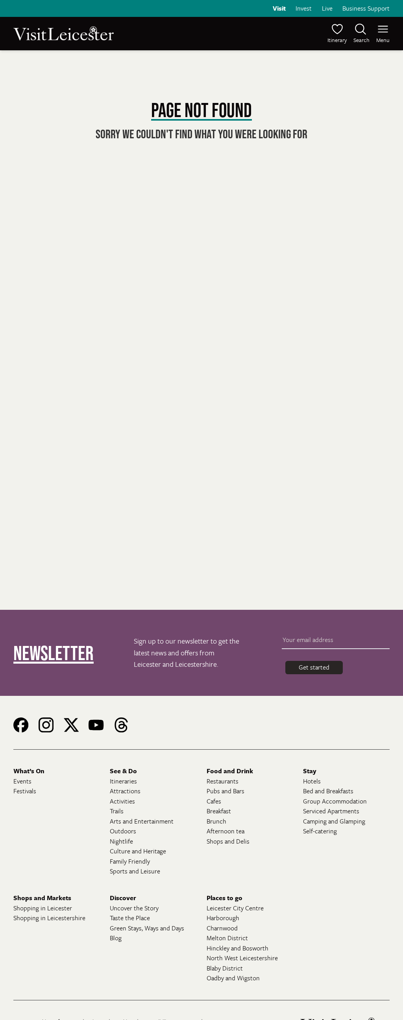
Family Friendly (130, 861)
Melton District (227, 938)
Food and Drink (230, 771)
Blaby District (225, 968)
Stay (309, 771)
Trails (117, 811)
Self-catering (320, 831)
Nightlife (121, 841)
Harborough (223, 918)
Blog (116, 938)
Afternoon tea (225, 831)
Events (22, 781)
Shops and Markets (42, 898)
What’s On (28, 771)
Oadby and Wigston (233, 978)
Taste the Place (130, 918)
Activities (122, 801)
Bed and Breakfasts (328, 791)
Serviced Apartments (331, 811)
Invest (304, 8)
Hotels (312, 781)
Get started (314, 667)
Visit (279, 8)
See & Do (123, 771)
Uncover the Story (134, 908)
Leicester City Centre (235, 908)
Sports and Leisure (135, 871)
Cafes (214, 801)
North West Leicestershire (242, 958)
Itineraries (123, 781)
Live (327, 8)
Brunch (216, 821)
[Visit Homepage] (106, 33)
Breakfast (219, 811)
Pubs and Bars (225, 791)
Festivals (24, 791)
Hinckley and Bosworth (237, 948)
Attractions (125, 791)
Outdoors (123, 831)
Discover (123, 898)
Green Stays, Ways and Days (147, 928)
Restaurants (222, 781)
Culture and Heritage (138, 851)
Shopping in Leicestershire (49, 918)
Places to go (224, 898)
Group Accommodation (335, 801)
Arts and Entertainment (142, 821)
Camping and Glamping (334, 821)
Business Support (366, 8)
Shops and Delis (228, 841)
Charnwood (222, 928)
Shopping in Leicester (42, 908)
